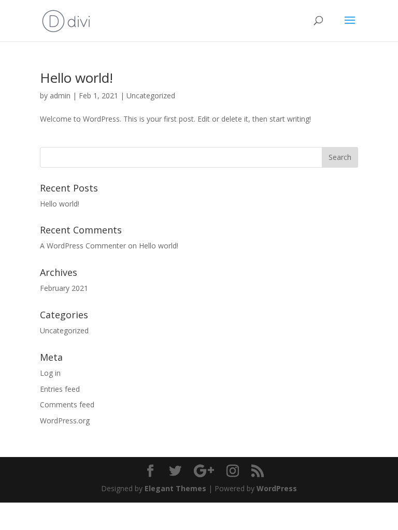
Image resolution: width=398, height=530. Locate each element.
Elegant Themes (175, 488)
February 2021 (64, 288)
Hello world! (76, 77)
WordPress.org (65, 420)
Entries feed (60, 389)
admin (60, 95)
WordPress (277, 488)
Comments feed (67, 404)
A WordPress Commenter (83, 246)
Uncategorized (150, 95)
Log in (50, 373)
